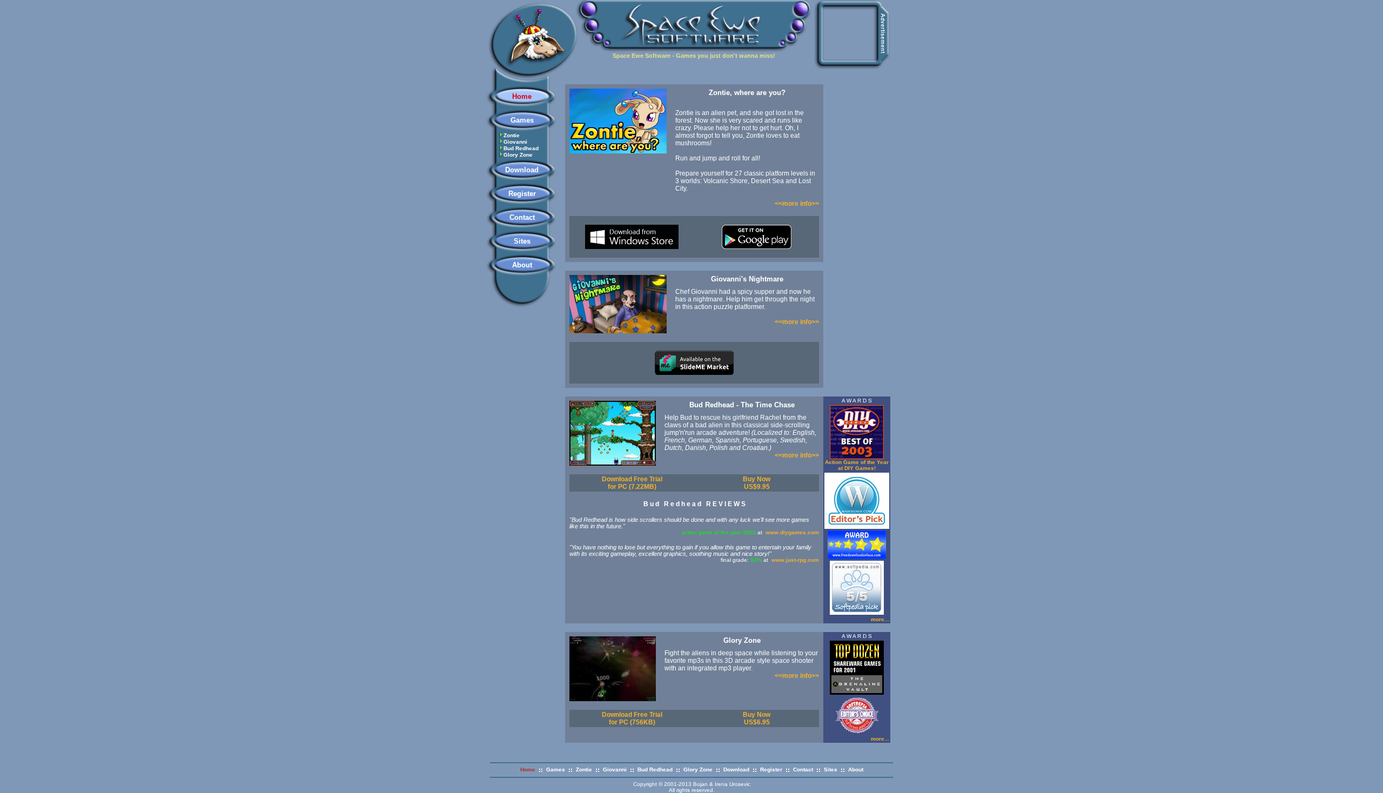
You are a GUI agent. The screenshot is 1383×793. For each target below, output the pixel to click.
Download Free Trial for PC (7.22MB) (632, 482)
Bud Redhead (521, 148)
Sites (522, 241)
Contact (522, 217)
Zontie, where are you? (747, 93)
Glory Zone (518, 155)
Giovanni (515, 142)
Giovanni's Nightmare (747, 279)
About (522, 265)
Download (522, 170)
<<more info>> (797, 203)
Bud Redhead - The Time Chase (742, 405)
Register (522, 194)
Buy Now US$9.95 (756, 482)
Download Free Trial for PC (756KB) (632, 718)
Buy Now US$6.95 (756, 718)
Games (522, 120)
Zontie (511, 135)
